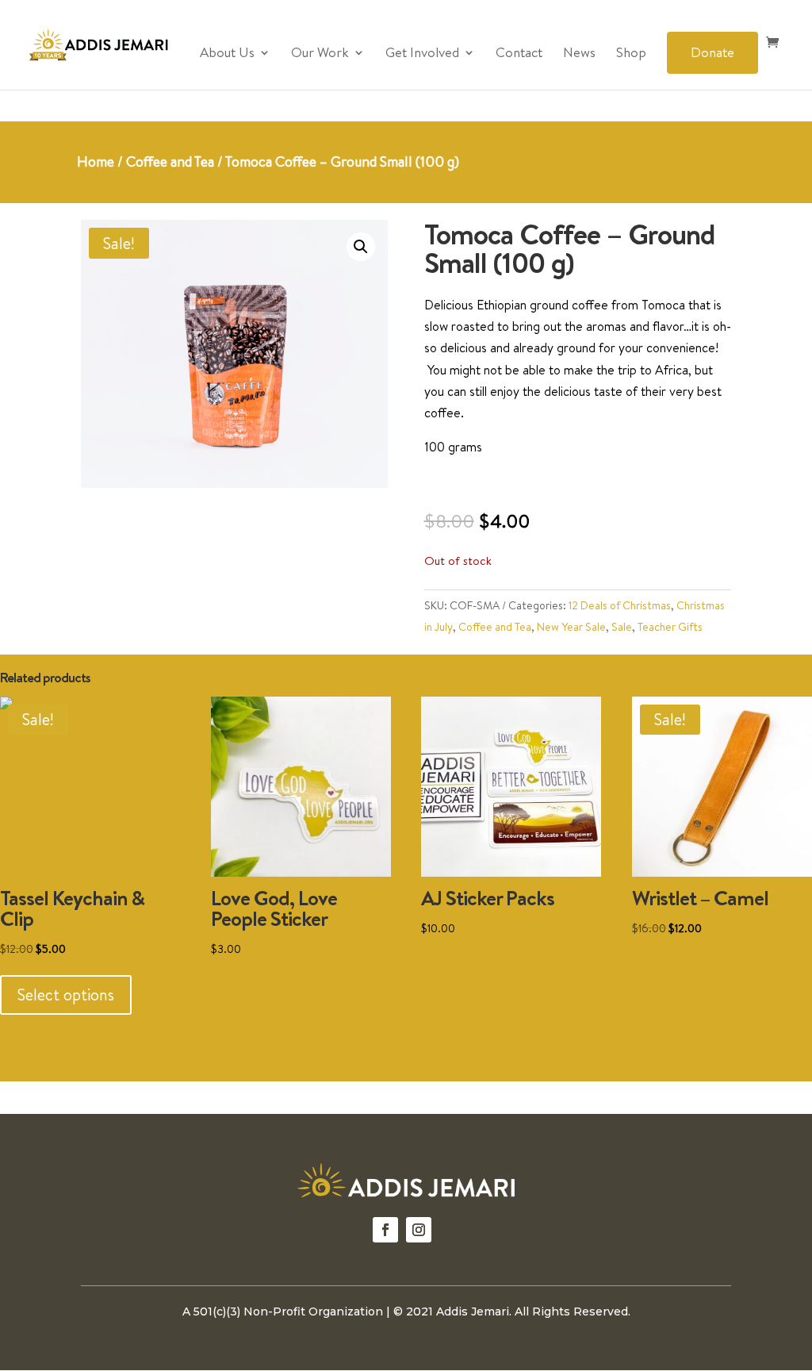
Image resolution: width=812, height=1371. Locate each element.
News (579, 54)
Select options (65, 994)
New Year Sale (571, 627)
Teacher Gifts (670, 627)
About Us (227, 54)
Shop (631, 54)
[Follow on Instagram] (418, 1229)
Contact (519, 54)
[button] (361, 246)
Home (95, 161)
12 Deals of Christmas (620, 605)
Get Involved (422, 54)
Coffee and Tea (170, 161)
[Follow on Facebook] (385, 1229)
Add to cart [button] (268, 994)
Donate (712, 52)
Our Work (320, 54)
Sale (621, 627)
